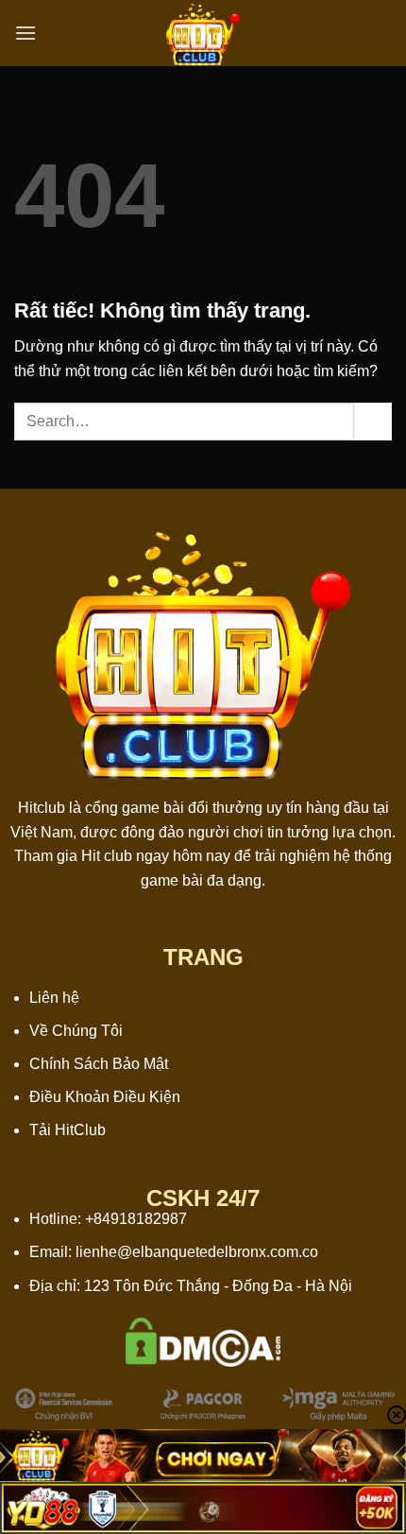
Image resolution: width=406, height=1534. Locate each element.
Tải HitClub (67, 1130)
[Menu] (25, 32)
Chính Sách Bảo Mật (98, 1064)
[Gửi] (373, 421)
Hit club (106, 856)
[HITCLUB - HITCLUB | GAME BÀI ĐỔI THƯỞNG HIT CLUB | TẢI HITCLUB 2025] (203, 33)
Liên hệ (54, 998)
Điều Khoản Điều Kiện (104, 1097)
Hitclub (41, 808)
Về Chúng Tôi (76, 1031)
